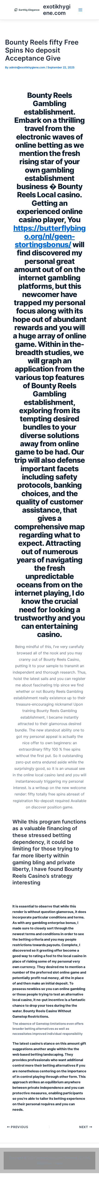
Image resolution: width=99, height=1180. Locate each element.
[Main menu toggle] (80, 10)
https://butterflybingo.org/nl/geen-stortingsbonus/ (49, 236)
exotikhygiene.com (56, 9)
